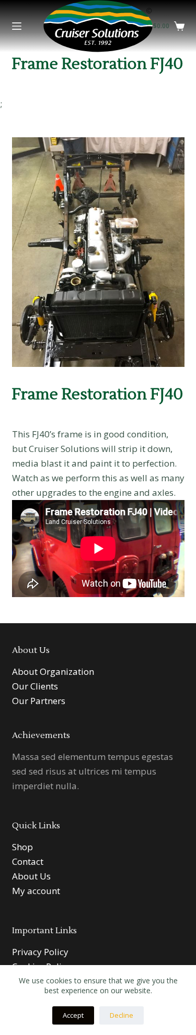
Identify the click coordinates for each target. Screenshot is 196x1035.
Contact (27, 861)
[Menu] (16, 26)
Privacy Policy (40, 952)
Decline (121, 1015)
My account (36, 891)
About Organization (53, 671)
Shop (22, 847)
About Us (31, 876)
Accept (73, 1015)
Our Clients (35, 686)
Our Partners (38, 701)
